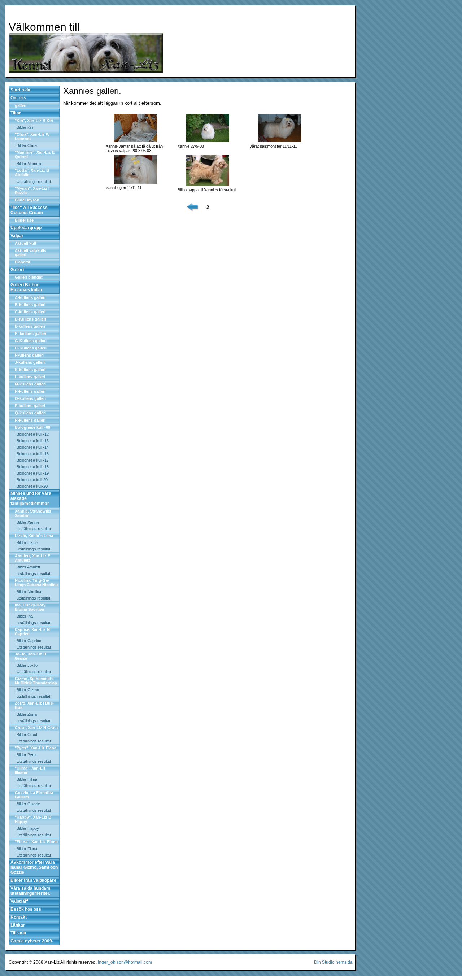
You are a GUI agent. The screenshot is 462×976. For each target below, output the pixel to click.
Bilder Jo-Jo (27, 665)
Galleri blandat (29, 277)
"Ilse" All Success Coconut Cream (29, 210)
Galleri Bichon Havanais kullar (26, 287)
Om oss (18, 97)
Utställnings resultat (34, 181)
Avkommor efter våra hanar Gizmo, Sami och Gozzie (34, 867)
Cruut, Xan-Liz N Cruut (36, 728)
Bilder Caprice (29, 641)
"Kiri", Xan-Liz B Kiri (34, 120)
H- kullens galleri (31, 348)
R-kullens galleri (30, 420)
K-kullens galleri (30, 369)
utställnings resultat (33, 549)
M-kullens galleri (30, 384)
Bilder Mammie (29, 163)
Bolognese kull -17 (33, 460)
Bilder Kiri (25, 127)
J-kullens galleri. (30, 362)
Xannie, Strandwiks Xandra (33, 513)
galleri (20, 105)
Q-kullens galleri (30, 413)
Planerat (22, 262)
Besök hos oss (25, 909)
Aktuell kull (25, 243)
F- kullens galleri (30, 333)
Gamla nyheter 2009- (31, 941)
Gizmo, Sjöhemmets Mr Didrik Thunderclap (36, 680)
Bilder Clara (27, 145)
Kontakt (18, 917)
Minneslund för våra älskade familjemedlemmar (30, 498)
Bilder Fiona (27, 848)
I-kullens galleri (29, 355)
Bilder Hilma (27, 779)
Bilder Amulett (28, 567)
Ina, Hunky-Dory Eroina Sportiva (30, 607)
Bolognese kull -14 (33, 447)
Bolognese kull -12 (33, 434)
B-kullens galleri (30, 304)
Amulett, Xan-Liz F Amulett (32, 558)
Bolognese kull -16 (33, 454)
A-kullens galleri (30, 297)
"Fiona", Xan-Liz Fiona (36, 842)
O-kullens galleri (30, 398)
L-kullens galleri (30, 377)
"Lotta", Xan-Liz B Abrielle (32, 172)
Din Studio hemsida (333, 962)
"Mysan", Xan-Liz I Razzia (32, 190)
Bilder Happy (28, 828)
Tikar (15, 113)
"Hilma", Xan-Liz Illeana (30, 770)
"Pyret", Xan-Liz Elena (35, 748)
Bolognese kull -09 (32, 427)
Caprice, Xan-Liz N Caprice (32, 631)
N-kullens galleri (30, 391)
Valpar (16, 235)
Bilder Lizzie (27, 542)
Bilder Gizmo (28, 690)
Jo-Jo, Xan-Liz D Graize (30, 656)
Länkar (17, 925)
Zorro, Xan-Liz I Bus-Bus (34, 705)
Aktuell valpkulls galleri (30, 252)
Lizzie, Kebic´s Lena (34, 535)
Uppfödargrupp (26, 227)
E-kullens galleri (30, 326)
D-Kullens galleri (30, 319)
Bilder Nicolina (29, 591)
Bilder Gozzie (28, 804)
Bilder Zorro (27, 714)
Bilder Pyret (27, 755)
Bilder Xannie (28, 522)
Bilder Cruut (27, 734)
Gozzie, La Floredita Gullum (34, 794)
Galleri (17, 269)
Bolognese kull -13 (33, 441)
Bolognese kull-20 (32, 480)
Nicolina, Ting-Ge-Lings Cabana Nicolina (36, 582)
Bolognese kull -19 (33, 473)
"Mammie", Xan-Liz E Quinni (35, 154)
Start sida (20, 89)
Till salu (18, 933)
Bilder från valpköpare (33, 880)
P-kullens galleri (30, 406)
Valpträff (19, 901)
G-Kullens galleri (31, 341)
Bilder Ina (25, 616)
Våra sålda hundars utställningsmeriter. (30, 891)
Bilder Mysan (27, 200)
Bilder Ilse (24, 220)
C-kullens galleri (30, 312)
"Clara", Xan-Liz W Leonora (32, 136)
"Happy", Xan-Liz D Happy (33, 819)
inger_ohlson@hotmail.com (125, 962)
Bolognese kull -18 (33, 467)
